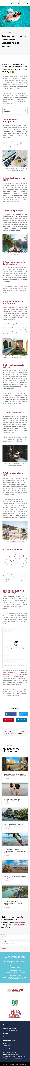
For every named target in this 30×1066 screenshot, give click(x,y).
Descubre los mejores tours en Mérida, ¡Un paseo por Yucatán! (15, 775)
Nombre (3, 941)
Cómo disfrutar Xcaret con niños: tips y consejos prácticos (15, 825)
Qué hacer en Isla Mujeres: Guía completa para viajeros (15, 877)
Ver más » (7, 778)
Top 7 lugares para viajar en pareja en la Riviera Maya (13, 800)
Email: (3, 934)
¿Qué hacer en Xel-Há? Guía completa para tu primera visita (13, 903)
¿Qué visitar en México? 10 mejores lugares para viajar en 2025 (14, 851)
